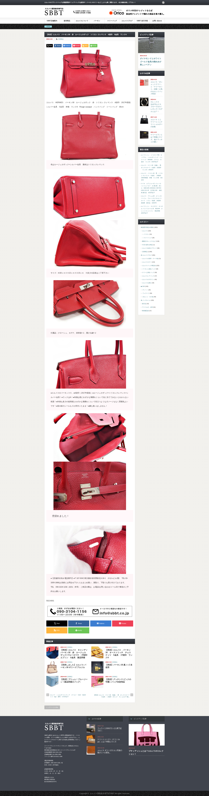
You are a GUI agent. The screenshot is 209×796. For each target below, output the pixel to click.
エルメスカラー (146, 262)
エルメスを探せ (146, 283)
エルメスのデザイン (148, 279)
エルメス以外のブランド (149, 248)
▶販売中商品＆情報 (147, 227)
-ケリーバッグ (147, 237)
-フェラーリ (145, 293)
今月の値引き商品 (147, 244)
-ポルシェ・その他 (147, 296)
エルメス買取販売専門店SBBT (102, 793)
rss (163, 2)
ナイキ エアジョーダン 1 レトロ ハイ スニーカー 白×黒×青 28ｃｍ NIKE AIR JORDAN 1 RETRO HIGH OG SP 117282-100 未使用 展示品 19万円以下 (151, 188)
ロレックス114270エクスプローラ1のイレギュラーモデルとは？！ (156, 106)
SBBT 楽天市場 (142, 21)
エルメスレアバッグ (148, 276)
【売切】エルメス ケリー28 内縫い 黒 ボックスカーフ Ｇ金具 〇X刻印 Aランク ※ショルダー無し (112, 696)
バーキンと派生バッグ (148, 269)
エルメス (144, 231)
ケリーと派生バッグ (148, 272)
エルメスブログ (127, 21)
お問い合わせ (157, 21)
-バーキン (146, 234)
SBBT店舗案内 (52, 21)
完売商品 (60, 39)
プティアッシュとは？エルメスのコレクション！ (146, 752)
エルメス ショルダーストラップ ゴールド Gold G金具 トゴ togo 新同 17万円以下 (68, 695)
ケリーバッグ (112, 21)
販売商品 (67, 21)
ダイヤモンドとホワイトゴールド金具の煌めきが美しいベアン (150, 61)
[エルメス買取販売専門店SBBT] (68, 15)
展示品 (144, 303)
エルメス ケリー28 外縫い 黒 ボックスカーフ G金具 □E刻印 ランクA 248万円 (151, 167)
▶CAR (143, 286)
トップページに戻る (52, 707)
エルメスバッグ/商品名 (149, 265)
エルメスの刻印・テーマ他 (150, 258)
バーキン (97, 21)
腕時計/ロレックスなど (149, 241)
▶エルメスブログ (146, 255)
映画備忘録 (145, 310)
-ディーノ (145, 290)
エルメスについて (82, 21)
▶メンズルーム (145, 300)
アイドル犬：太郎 (147, 307)
